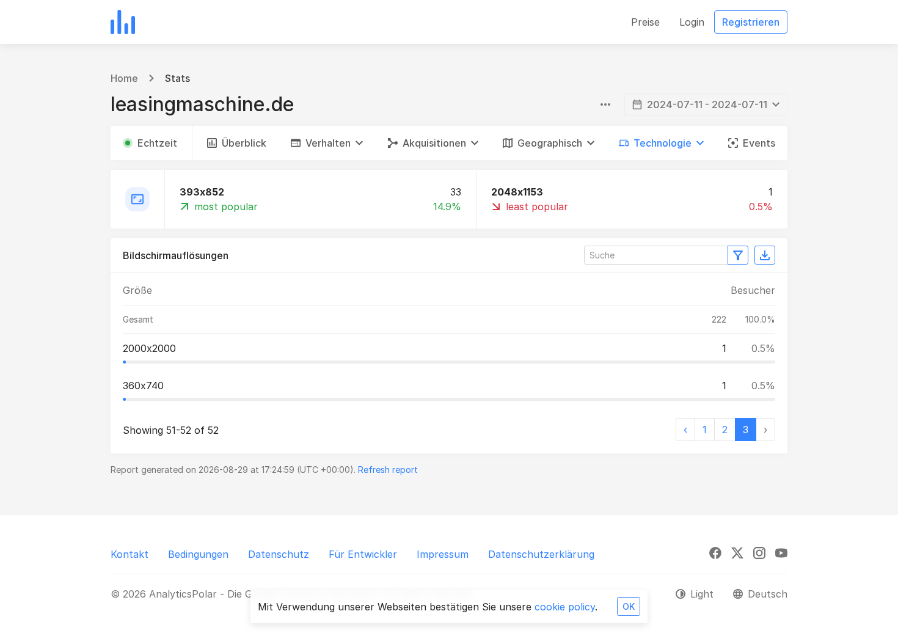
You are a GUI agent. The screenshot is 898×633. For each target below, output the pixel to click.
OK (628, 606)
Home (124, 78)
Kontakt (129, 554)
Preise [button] (645, 22)
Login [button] (691, 22)
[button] (327, 143)
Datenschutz (278, 554)
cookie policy (565, 607)
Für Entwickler (363, 554)
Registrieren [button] (750, 22)
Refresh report (388, 469)
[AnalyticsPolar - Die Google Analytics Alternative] (123, 22)
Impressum (443, 554)
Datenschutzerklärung (541, 554)
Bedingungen (198, 554)
